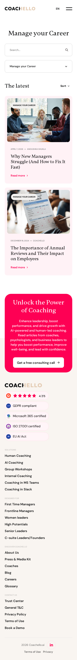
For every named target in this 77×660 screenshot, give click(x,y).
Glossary (11, 586)
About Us (12, 552)
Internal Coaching (18, 476)
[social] (51, 645)
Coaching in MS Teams (22, 482)
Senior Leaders (16, 531)
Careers (10, 579)
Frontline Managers (19, 511)
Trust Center (14, 601)
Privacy (48, 652)
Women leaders (16, 517)
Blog (8, 573)
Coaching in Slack (18, 489)
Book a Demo (15, 628)
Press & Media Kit (18, 559)
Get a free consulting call (36, 363)
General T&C (14, 607)
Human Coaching (18, 456)
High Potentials (16, 524)
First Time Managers (20, 504)
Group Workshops (18, 469)
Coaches (11, 566)
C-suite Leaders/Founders (25, 538)
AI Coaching (14, 462)
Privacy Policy (15, 614)
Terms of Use (14, 621)
